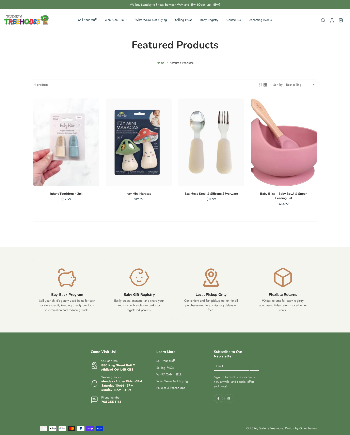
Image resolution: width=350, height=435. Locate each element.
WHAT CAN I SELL (168, 374)
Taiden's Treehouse (271, 428)
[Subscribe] (254, 366)
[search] (322, 20)
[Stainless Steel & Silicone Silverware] (211, 142)
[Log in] (331, 20)
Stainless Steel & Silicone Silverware (211, 193)
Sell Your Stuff (165, 361)
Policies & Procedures (170, 388)
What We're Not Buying (172, 381)
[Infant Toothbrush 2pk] (66, 142)
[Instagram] (228, 398)
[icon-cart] (340, 20)
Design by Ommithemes (301, 428)
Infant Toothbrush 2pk (66, 193)
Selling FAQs (165, 368)
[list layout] (260, 85)
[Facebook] (218, 398)
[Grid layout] (265, 85)
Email (219, 366)
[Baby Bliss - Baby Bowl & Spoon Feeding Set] (284, 142)
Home (160, 63)
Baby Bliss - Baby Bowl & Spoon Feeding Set (283, 195)
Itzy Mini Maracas (139, 193)
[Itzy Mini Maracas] (139, 142)
